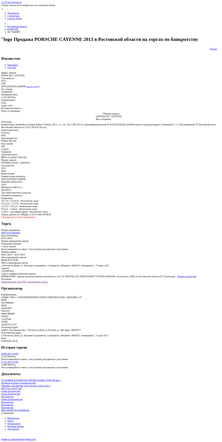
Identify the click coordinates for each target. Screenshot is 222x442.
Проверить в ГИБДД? (33, 87)
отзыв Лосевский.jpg (12, 399)
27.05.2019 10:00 (9, 362)
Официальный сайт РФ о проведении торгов (24, 282)
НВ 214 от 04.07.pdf (11, 388)
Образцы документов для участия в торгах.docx (25, 385)
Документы (13, 429)
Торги (10, 421)
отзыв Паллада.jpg (10, 391)
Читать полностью (186, 276)
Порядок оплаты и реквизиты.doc (18, 383)
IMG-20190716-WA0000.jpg (15, 410)
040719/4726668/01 (11, 233)
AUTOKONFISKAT (11, 2)
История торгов (15, 426)
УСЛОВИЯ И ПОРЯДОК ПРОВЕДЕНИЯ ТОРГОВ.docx (30, 380)
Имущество (13, 418)
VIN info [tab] (11, 67)
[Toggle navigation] (2, 8)
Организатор (14, 423)
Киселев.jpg (7, 396)
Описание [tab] (12, 65)
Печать (213, 49)
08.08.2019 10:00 (9, 354)
